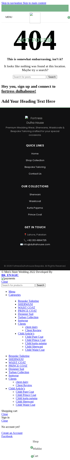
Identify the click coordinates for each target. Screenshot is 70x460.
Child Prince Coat (35, 340)
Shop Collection (35, 160)
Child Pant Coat (34, 336)
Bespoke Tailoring (35, 167)
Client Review (33, 330)
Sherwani (35, 194)
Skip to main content (34, 3)
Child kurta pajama (36, 343)
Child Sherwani (34, 346)
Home (35, 153)
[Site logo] (35, 22)
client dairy (31, 327)
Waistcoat (35, 201)
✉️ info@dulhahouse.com (35, 244)
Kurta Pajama (35, 208)
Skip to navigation (12, 3)
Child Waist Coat (35, 349)
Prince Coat (35, 214)
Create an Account (11, 433)
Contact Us (35, 173)
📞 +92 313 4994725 (35, 240)
